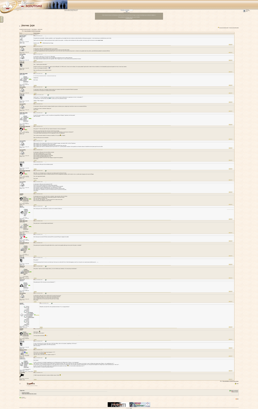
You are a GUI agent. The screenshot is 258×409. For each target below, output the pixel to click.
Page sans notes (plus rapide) (234, 27)
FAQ (72, 10)
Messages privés (75, 9)
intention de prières (25, 392)
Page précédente (226, 381)
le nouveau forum (129, 18)
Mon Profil (70, 9)
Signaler (237, 383)
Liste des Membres (68, 10)
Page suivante (37, 31)
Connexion (75, 10)
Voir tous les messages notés (223, 27)
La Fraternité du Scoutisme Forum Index (24, 29)
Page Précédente (28, 31)
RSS (237, 398)
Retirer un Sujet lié (235, 391)
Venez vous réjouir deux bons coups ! (29, 393)
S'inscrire (65, 9)
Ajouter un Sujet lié (234, 390)
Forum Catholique (34, 29)
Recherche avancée (127, 12)
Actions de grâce (40, 29)
